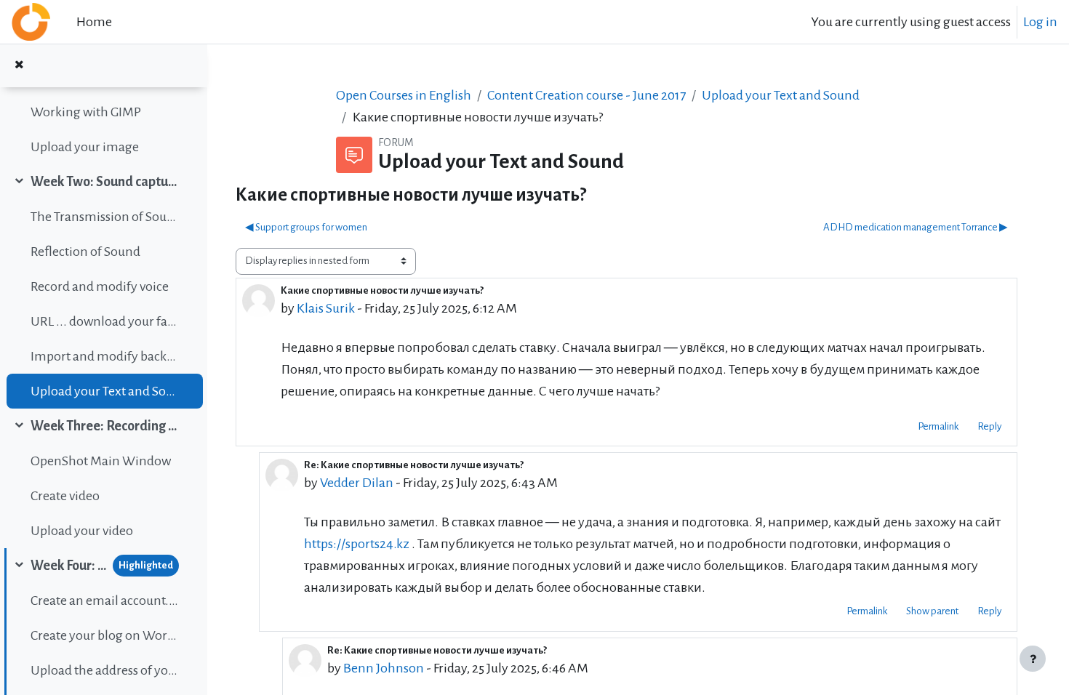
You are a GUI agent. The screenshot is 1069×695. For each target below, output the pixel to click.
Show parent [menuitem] (932, 611)
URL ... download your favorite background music (104, 321)
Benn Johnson (383, 668)
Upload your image (85, 147)
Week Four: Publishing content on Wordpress (68, 565)
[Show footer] (1033, 659)
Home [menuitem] (94, 22)
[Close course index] (19, 65)
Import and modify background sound (104, 356)
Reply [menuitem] (989, 426)
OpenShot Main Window (101, 461)
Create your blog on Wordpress (104, 635)
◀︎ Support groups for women (306, 227)
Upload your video (82, 530)
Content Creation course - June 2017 (586, 95)
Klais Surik (326, 308)
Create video (65, 496)
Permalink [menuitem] (938, 426)
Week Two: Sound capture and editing (104, 181)
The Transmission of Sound (104, 216)
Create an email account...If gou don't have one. (104, 600)
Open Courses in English (403, 95)
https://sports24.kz (356, 544)
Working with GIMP (86, 112)
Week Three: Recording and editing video (104, 426)
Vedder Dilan (356, 482)
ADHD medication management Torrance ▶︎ (915, 227)
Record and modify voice (100, 286)
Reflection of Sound (85, 251)
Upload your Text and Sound (104, 391)
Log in (1040, 22)
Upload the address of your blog (104, 670)
